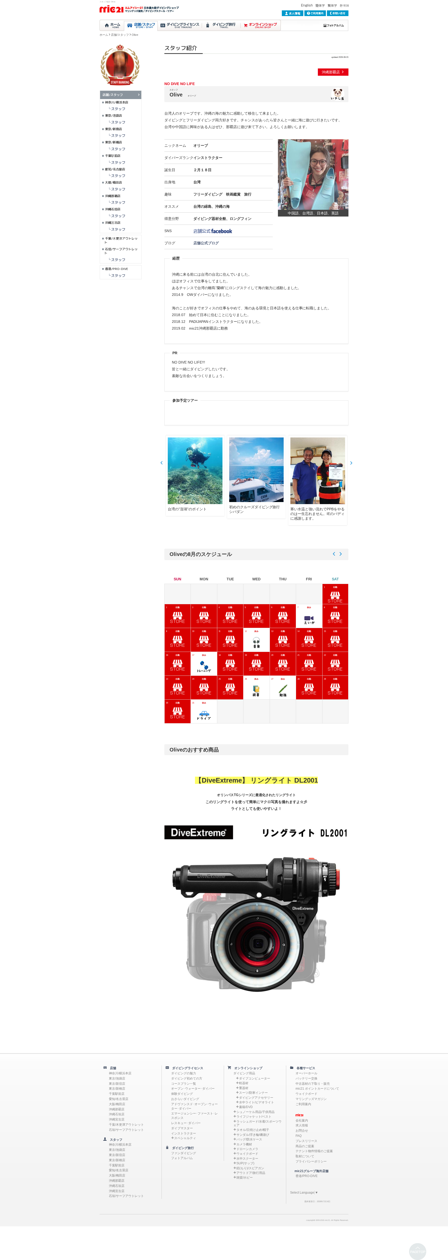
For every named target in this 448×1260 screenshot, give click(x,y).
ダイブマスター (182, 1128)
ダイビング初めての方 (186, 1078)
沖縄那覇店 (331, 72)
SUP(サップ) (245, 1163)
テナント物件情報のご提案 (314, 1151)
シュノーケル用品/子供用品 (255, 1112)
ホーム (104, 34)
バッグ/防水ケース (249, 1139)
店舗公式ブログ (206, 243)
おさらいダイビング (185, 1099)
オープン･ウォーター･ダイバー (193, 1088)
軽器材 (243, 1083)
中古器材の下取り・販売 (313, 1083)
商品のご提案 (305, 1146)
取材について (305, 1156)
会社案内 (302, 1120)
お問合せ (302, 1130)
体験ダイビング (182, 1094)
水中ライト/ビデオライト (256, 1102)
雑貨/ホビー (244, 1177)
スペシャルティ (185, 1138)
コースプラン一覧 (183, 1083)
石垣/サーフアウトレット (121, 251)
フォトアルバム (182, 1158)
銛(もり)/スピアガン (250, 1168)
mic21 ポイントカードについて (317, 1088)
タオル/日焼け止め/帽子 (252, 1130)
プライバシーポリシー (311, 1161)
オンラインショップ (246, 1068)
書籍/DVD (246, 1107)
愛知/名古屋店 (115, 169)
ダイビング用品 (244, 1073)
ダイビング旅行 (181, 1148)
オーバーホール (306, 1073)
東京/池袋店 (113, 115)
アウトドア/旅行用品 (250, 1173)
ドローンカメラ (247, 1149)
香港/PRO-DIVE (116, 269)
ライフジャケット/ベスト (253, 1116)
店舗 (111, 1068)
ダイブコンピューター (254, 1078)
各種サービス (304, 1068)
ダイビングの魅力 (183, 1073)
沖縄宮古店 (113, 222)
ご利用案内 (303, 1104)
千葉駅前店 (113, 156)
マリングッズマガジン (311, 1099)
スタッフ (114, 1139)
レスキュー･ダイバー (186, 1123)
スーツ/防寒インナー (253, 1093)
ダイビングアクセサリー (256, 1097)
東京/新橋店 (113, 142)
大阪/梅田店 (113, 182)
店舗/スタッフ (120, 34)
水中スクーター (247, 1158)
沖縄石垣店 (113, 209)
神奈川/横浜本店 (116, 102)
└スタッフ (112, 108)
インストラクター (183, 1133)
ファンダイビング (183, 1153)
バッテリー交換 (306, 1078)
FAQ (299, 1136)
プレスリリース (306, 1141)
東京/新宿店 (113, 129)
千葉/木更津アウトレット (121, 240)
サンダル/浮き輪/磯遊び (252, 1135)
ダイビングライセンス (186, 1068)
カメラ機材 (244, 1144)
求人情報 (302, 1125)
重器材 (243, 1088)
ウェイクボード (247, 1153)
